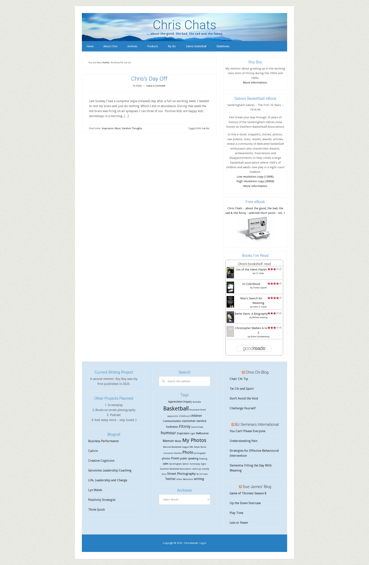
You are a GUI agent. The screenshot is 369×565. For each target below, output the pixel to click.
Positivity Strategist (102, 500)
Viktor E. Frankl (260, 307)
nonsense (168, 453)
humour (168, 432)
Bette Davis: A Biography (251, 313)
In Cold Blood (251, 284)
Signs (203, 464)
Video (179, 479)
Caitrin (93, 451)
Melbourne (202, 433)
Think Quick (96, 509)
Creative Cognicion (101, 460)
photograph (200, 453)
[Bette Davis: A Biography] (230, 322)
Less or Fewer (239, 522)
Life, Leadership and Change (107, 480)
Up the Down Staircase (245, 503)
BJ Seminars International (257, 424)
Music (118, 128)
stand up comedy (200, 469)
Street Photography (181, 474)
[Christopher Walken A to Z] (230, 336)
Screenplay (195, 464)
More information (255, 186)
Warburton (188, 479)
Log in (203, 543)
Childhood (184, 416)
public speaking (189, 458)
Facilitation (172, 426)
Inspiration (108, 128)
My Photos (194, 440)
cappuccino (172, 416)
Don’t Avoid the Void (244, 398)
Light (192, 433)
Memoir (168, 441)
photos (166, 458)
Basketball (176, 408)
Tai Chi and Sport (242, 388)
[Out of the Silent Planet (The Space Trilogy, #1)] (230, 277)
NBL (191, 447)
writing (199, 479)
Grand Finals (197, 427)
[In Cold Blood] (230, 292)
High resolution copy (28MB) (255, 181)
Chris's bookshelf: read (254, 264)
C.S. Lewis (260, 273)
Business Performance (103, 441)
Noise (203, 447)
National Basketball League (176, 447)
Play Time (236, 513)
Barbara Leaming (259, 317)
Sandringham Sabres (179, 464)
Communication (172, 421)
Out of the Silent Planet (251, 269)
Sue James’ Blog (257, 486)
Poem (175, 458)
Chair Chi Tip (239, 379)
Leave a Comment (155, 85)
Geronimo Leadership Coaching (109, 470)
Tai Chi (199, 474)
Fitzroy (184, 426)
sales (165, 463)
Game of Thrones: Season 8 (248, 493)
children (196, 416)
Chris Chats (184, 25)
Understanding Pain (243, 441)
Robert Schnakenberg (260, 337)
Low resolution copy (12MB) (255, 176)
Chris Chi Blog (257, 372)
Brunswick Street (197, 410)
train (205, 474)
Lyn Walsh (95, 490)
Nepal (197, 447)
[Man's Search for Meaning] (230, 307)
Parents (178, 453)
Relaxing (203, 458)
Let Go (205, 128)
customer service (194, 421)
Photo (187, 452)
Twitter (170, 479)
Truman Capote (260, 288)
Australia (197, 402)
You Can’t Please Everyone (247, 431)
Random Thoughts (132, 128)
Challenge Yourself (243, 408)
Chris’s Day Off (149, 78)
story (163, 474)
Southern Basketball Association (175, 469)
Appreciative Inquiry (180, 401)
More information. (255, 82)
